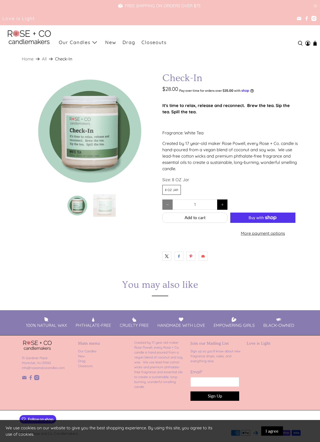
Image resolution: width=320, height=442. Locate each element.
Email (196, 372)
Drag (129, 42)
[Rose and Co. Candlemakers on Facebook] (306, 18)
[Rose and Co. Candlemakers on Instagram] (313, 18)
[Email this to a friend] (203, 256)
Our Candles (74, 42)
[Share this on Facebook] (179, 256)
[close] (315, 6)
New (110, 42)
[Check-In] (90, 131)
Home (27, 59)
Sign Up (215, 395)
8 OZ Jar (171, 190)
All (44, 59)
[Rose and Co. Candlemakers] (29, 37)
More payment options (263, 233)
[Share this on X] (166, 256)
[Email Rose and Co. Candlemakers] (299, 18)
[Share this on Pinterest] (190, 256)
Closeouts (154, 42)
